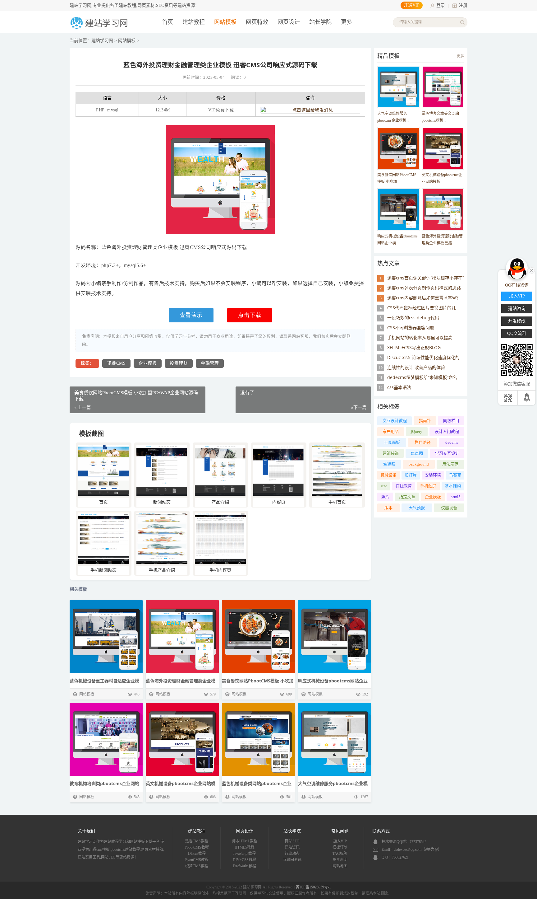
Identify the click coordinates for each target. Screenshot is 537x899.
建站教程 (193, 22)
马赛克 (455, 475)
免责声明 (340, 860)
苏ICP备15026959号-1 (313, 887)
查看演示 (191, 315)
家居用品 (391, 431)
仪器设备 (449, 507)
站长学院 (320, 22)
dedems (451, 442)
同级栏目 (451, 420)
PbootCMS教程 (197, 847)
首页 (167, 22)
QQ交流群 (516, 333)
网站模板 (225, 22)
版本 (388, 507)
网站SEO (292, 841)
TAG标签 (340, 853)
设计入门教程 (447, 431)
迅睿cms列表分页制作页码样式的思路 (424, 288)
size (384, 486)
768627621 (400, 857)
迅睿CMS (116, 363)
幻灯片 (411, 475)
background (419, 464)
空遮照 (389, 464)
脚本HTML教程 (244, 841)
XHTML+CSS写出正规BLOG (414, 347)
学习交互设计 (447, 453)
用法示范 (450, 464)
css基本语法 (399, 387)
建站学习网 (102, 40)
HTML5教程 (245, 847)
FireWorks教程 (244, 866)
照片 (385, 496)
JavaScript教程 (244, 853)
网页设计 (289, 22)
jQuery (416, 431)
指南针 (425, 420)
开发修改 (517, 321)
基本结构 (453, 486)
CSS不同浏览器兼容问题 (410, 327)
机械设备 (388, 475)
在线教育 (404, 486)
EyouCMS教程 (197, 860)
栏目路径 (423, 442)
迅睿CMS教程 (196, 841)
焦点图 (417, 453)
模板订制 (340, 847)
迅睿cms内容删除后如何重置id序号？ (424, 298)
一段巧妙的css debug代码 (413, 318)
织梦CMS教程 (196, 866)
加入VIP (340, 841)
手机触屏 (428, 486)
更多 (460, 56)
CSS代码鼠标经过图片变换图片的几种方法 (428, 308)
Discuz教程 (197, 853)
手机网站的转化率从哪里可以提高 (419, 337)
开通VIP (412, 5)
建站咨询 (517, 308)
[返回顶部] (527, 398)
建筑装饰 (391, 453)
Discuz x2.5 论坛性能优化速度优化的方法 (427, 357)
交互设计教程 (395, 420)
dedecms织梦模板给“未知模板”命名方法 (426, 377)
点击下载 (249, 315)
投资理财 (179, 363)
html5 (456, 496)
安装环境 (433, 475)
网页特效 (257, 22)
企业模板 (148, 363)
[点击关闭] (531, 270)
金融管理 (210, 363)
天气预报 (417, 507)
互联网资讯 (292, 860)
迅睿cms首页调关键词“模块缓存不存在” (425, 278)
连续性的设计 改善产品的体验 (416, 367)
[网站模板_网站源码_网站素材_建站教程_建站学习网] (100, 28)
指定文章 (407, 496)
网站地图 (340, 866)
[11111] (103, 494)
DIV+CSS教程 (244, 860)
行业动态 (292, 853)
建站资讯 (292, 847)
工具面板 (392, 442)
